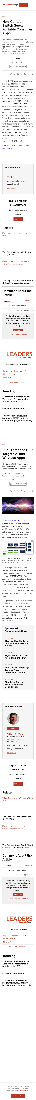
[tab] (8, 301)
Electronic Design (21, 476)
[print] (33, 74)
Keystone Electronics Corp (13, 371)
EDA (3, 444)
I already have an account (18, 334)
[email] (25, 74)
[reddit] (22, 74)
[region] (18, 306)
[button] (3, 5)
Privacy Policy (24, 1090)
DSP (3, 16)
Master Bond (8, 374)
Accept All (18, 1096)
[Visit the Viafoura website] (28, 310)
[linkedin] (14, 74)
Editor (14, 746)
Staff (18, 59)
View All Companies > (18, 382)
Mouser (6, 377)
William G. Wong (15, 734)
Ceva (4, 523)
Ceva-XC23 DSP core (15, 520)
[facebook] (11, 74)
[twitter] (18, 74)
